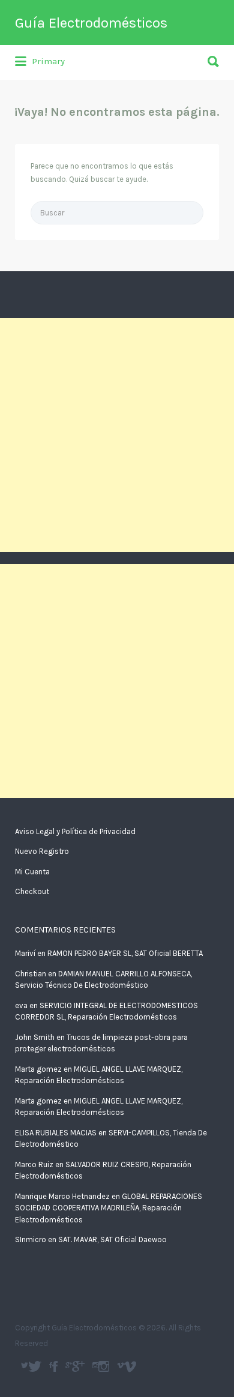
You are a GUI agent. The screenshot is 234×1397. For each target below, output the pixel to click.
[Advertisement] (117, 435)
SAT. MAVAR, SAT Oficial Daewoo (112, 1239)
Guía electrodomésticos (55, 1366)
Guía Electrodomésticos (91, 22)
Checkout (32, 891)
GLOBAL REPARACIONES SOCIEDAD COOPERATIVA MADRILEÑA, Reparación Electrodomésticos (108, 1208)
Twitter (34, 1366)
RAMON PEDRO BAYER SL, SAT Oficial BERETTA (125, 953)
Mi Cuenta (32, 871)
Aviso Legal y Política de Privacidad (75, 831)
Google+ (78, 1366)
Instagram (103, 1366)
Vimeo (130, 1366)
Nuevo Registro (42, 851)
